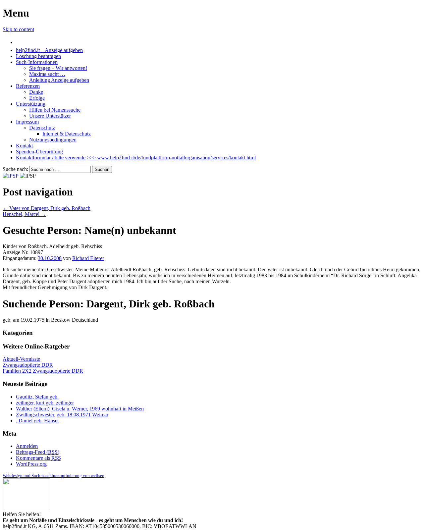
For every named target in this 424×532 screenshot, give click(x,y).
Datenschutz (42, 128)
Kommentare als (38, 458)
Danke (36, 92)
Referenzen (28, 86)
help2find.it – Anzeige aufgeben (49, 50)
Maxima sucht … (47, 74)
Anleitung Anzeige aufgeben (59, 80)
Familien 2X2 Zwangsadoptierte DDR (43, 371)
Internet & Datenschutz (66, 133)
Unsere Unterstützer (50, 116)
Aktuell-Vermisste (21, 359)
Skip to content (18, 29)
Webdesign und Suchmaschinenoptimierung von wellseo (53, 475)
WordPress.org (31, 464)
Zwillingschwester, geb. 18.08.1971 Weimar (62, 414)
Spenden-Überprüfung (39, 151)
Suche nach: (15, 169)
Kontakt (24, 145)
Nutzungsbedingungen (53, 139)
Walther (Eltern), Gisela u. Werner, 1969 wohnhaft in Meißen (80, 408)
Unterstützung (30, 104)
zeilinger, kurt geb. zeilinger (45, 402)
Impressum (27, 122)
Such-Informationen (37, 62)
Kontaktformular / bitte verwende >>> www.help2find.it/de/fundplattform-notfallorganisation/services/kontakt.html (136, 157)
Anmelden (27, 446)
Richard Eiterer (88, 258)
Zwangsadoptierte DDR (28, 365)
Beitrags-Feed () (37, 452)
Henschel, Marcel (24, 214)
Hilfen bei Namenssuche (54, 110)
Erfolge (37, 98)
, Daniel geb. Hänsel (37, 420)
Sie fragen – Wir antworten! (58, 68)
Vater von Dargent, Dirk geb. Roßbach (46, 208)
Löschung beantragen (38, 56)
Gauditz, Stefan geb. (37, 396)
